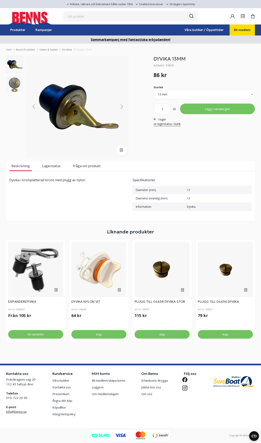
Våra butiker (60, 380)
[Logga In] (232, 16)
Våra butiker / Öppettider (204, 30)
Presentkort (61, 394)
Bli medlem (242, 30)
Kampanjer (43, 30)
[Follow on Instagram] (186, 388)
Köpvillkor (59, 407)
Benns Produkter (25, 49)
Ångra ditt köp (62, 401)
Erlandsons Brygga (154, 380)
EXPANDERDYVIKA (22, 301)
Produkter (17, 30)
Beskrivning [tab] (20, 166)
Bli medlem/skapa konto (108, 380)
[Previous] (33, 106)
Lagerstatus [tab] (51, 166)
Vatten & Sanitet (49, 49)
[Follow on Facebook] (186, 380)
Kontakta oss (61, 387)
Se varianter (35, 334)
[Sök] (191, 16)
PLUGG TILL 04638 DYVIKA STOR (160, 301)
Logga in (98, 387)
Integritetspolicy (64, 414)
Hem (9, 49)
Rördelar (67, 49)
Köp (99, 334)
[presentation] (14, 64)
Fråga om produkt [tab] (87, 166)
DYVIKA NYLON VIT (85, 301)
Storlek (158, 87)
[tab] (14, 64)
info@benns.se (16, 412)
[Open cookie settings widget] (254, 436)
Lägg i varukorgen (217, 109)
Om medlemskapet (105, 394)
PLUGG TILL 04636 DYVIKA (218, 301)
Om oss (146, 394)
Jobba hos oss (151, 387)
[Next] (121, 106)
